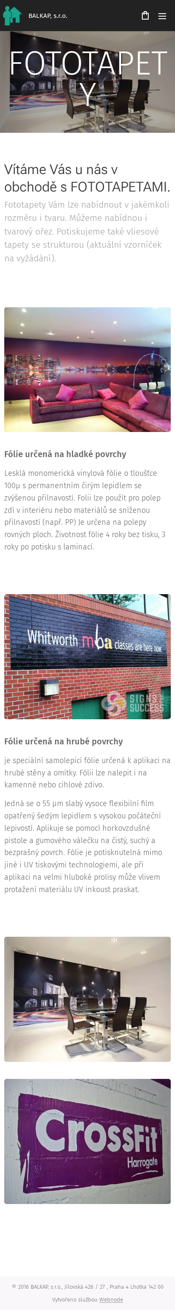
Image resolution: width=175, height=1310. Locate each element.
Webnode (111, 1299)
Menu (162, 15)
